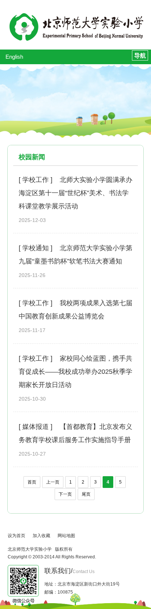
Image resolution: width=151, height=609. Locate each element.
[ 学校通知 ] (35, 248)
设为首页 (16, 535)
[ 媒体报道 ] (35, 426)
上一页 (52, 482)
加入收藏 (41, 535)
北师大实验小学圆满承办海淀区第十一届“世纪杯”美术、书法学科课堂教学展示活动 (75, 193)
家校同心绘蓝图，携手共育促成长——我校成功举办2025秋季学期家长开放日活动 (75, 372)
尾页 (86, 494)
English (14, 57)
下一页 (65, 494)
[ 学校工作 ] (35, 179)
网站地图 (66, 535)
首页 (31, 482)
